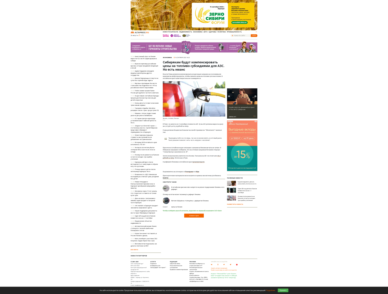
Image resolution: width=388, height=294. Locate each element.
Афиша (191, 273)
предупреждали (198, 162)
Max (197, 172)
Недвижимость (185, 32)
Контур (165, 178)
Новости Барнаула (170, 32)
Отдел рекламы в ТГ (195, 265)
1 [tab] (253, 116)
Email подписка (194, 275)
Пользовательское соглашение (176, 266)
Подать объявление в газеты (199, 271)
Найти (254, 35)
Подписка (153, 263)
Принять (283, 290)
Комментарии (194, 216)
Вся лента (134, 250)
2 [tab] (254, 116)
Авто (205, 32)
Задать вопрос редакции (219, 268)
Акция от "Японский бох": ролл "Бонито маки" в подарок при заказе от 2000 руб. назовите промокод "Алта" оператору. (224, 275)
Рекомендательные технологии (195, 268)
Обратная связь (175, 263)
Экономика (197, 32)
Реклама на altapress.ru (197, 263)
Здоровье (212, 32)
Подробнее (270, 290)
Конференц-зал (155, 265)
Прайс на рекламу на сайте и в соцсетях (224, 270)
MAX (202, 281)
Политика (221, 32)
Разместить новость (235, 204)
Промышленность (234, 32)
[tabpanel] (242, 104)
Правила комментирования (179, 269)
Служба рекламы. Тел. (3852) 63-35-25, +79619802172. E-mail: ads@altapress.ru (198, 279)
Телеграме (189, 172)
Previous (229, 96)
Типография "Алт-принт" (158, 267)
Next (255, 96)
